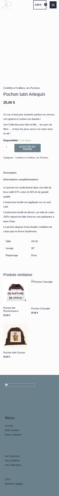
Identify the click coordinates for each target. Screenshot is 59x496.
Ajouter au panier (27, 147)
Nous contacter (13, 434)
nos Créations (12, 460)
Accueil (9, 425)
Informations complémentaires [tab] (20, 179)
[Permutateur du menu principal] (53, 4)
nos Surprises (12, 456)
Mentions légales (14, 483)
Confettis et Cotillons (14, 88)
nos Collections (13, 465)
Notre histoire (12, 430)
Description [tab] (10, 172)
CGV (7, 479)
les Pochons (33, 88)
